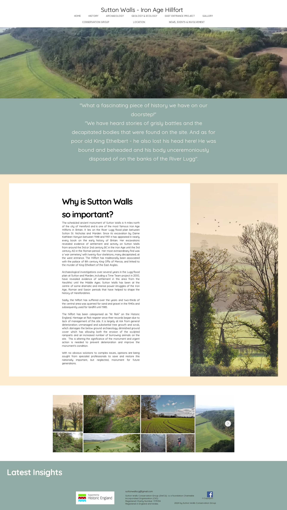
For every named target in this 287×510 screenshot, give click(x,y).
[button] (93, 15)
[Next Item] (228, 424)
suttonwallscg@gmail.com (139, 491)
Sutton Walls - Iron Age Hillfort (142, 9)
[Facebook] (210, 494)
